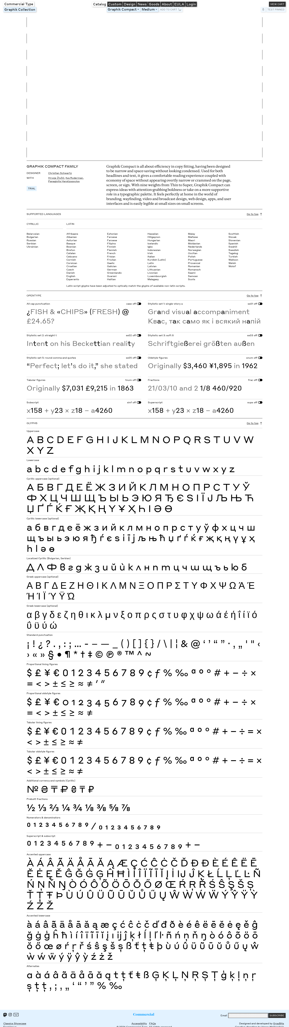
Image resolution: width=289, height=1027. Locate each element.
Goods (154, 4)
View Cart (277, 4)
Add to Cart (168, 9)
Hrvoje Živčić (56, 177)
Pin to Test (263, 9)
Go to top (252, 214)
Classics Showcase (14, 1023)
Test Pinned (275, 9)
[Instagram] (10, 1014)
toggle (139, 9)
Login (191, 4)
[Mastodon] (5, 1015)
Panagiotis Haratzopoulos (64, 181)
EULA (179, 4)
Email (224, 1015)
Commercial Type (18, 4)
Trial (31, 188)
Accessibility (139, 1023)
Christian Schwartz (60, 173)
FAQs (152, 1023)
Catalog (99, 4)
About (167, 4)
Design (129, 4)
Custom (115, 4)
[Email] (16, 1014)
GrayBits (278, 1023)
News (142, 4)
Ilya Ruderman (74, 177)
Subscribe (277, 1015)
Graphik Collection (19, 9)
